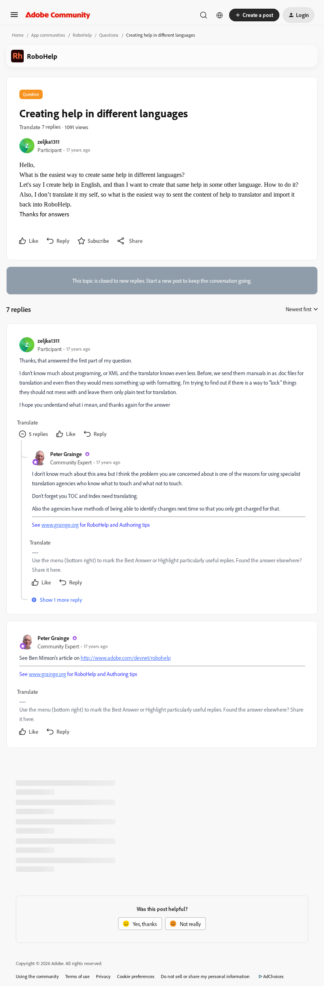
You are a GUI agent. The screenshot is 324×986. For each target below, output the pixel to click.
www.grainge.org (60, 524)
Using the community (37, 976)
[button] (14, 17)
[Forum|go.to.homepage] (57, 15)
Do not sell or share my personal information (205, 976)
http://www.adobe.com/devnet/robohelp (126, 657)
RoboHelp (82, 35)
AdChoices (273, 976)
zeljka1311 (49, 141)
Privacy (103, 976)
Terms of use (77, 976)
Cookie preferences (135, 976)
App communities (48, 35)
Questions (109, 35)
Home (18, 35)
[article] (161, 388)
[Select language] (219, 15)
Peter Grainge (66, 454)
